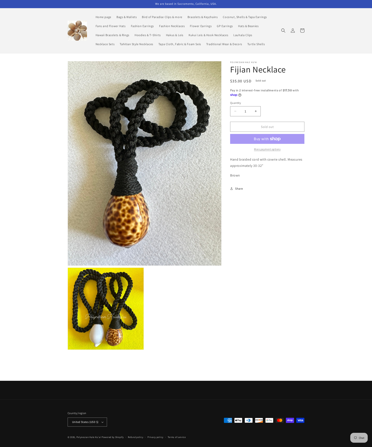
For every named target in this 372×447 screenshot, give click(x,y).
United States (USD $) (85, 422)
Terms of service (177, 437)
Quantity (235, 102)
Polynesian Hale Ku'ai (88, 437)
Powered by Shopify (113, 437)
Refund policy (135, 437)
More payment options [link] (267, 149)
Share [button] (239, 188)
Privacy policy (155, 437)
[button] (283, 30)
